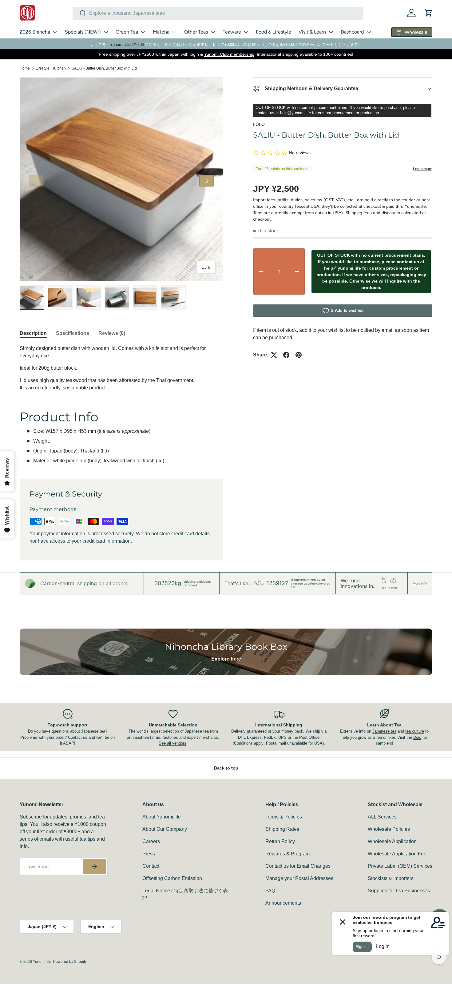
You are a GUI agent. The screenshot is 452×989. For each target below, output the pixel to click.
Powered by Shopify (70, 961)
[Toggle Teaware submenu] (246, 32)
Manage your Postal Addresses (299, 878)
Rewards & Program (287, 853)
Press (148, 853)
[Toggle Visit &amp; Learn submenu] (331, 32)
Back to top (226, 768)
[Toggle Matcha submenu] (174, 32)
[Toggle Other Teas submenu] (212, 32)
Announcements (283, 903)
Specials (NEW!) (83, 32)
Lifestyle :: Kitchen (51, 68)
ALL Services (382, 816)
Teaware (232, 32)
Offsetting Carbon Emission (172, 878)
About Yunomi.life (161, 816)
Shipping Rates (282, 829)
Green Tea (127, 32)
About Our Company (164, 829)
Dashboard (352, 32)
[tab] (33, 333)
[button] (428, 13)
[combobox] (218, 13)
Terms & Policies (283, 816)
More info (420, 583)
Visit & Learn (312, 32)
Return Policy (280, 841)
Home (25, 68)
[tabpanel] (121, 404)
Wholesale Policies (389, 829)
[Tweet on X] (274, 355)
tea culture (414, 731)
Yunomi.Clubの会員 (127, 44)
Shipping (353, 212)
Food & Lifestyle (273, 32)
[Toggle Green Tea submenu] (143, 32)
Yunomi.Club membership (229, 54)
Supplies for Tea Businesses (399, 890)
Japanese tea (384, 731)
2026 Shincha (35, 32)
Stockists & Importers (391, 878)
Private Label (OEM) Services (400, 866)
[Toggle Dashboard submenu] (368, 32)
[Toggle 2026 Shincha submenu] (55, 32)
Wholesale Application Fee (397, 853)
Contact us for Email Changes (298, 866)
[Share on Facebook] (286, 355)
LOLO (259, 124)
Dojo (417, 737)
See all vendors (172, 743)
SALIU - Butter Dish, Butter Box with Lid (104, 68)
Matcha (161, 32)
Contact (150, 866)
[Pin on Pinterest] (298, 355)
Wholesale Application (392, 841)
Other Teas (196, 32)
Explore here (226, 658)
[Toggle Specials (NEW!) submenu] (105, 32)
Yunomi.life (42, 961)
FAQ (270, 890)
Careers (151, 841)
